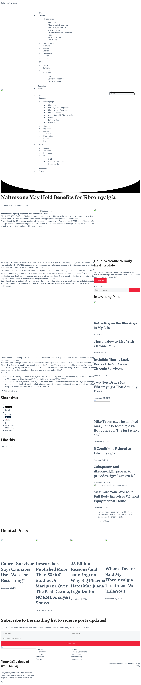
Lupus (45, 58)
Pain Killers (52, 40)
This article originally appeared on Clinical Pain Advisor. (25, 214)
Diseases (41, 15)
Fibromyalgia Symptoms (58, 25)
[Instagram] (129, 649)
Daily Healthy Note (9, 3)
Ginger (46, 65)
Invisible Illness (54, 30)
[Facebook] (108, 649)
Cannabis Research (56, 79)
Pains (50, 35)
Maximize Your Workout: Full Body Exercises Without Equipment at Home (116, 496)
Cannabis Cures (54, 81)
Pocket (8, 423)
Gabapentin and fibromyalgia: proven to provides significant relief (114, 471)
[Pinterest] (122, 655)
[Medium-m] (129, 655)
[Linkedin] (136, 649)
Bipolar (46, 56)
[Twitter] (115, 649)
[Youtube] (122, 649)
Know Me (100, 281)
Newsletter (98, 286)
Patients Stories (54, 37)
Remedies (42, 86)
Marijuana (47, 73)
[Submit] (134, 290)
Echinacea (47, 70)
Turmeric (46, 68)
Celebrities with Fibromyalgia (60, 32)
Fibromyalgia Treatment (58, 27)
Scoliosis (46, 51)
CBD (50, 76)
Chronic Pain (48, 43)
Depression (47, 53)
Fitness (41, 88)
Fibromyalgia (48, 19)
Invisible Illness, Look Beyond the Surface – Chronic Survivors (111, 364)
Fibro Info (52, 22)
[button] (111, 91)
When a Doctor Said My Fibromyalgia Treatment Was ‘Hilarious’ (120, 580)
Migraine (46, 46)
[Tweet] (110, 521)
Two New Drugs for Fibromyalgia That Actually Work (115, 386)
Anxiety (46, 48)
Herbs (40, 62)
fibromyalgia (58, 216)
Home (40, 13)
